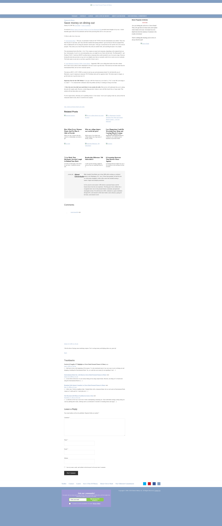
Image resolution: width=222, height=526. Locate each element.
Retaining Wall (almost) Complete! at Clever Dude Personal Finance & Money (84, 385)
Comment (67, 417)
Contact (71, 484)
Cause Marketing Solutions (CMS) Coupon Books (77, 63)
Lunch (78, 484)
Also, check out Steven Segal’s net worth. (74, 106)
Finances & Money (69, 20)
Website (66, 458)
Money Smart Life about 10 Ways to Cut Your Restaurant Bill (86, 29)
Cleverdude (77, 25)
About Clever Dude (106, 484)
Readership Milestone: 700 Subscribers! (94, 158)
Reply (65, 353)
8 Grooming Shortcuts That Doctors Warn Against (113, 159)
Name (66, 440)
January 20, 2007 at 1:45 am (71, 343)
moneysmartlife (74, 212)
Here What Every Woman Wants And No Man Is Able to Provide (73, 131)
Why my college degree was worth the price (93, 130)
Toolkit (64, 484)
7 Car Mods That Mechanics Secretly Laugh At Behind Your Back (73, 159)
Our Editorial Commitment (125, 484)
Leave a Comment (86, 25)
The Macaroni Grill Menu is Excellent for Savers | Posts (78, 395)
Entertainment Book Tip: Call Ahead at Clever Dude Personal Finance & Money (85, 374)
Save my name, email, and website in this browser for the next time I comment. (86, 467)
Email (66, 449)
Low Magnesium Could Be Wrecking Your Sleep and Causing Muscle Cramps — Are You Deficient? (115, 132)
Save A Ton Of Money (90, 484)
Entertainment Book (70, 40)
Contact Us (157, 490)
